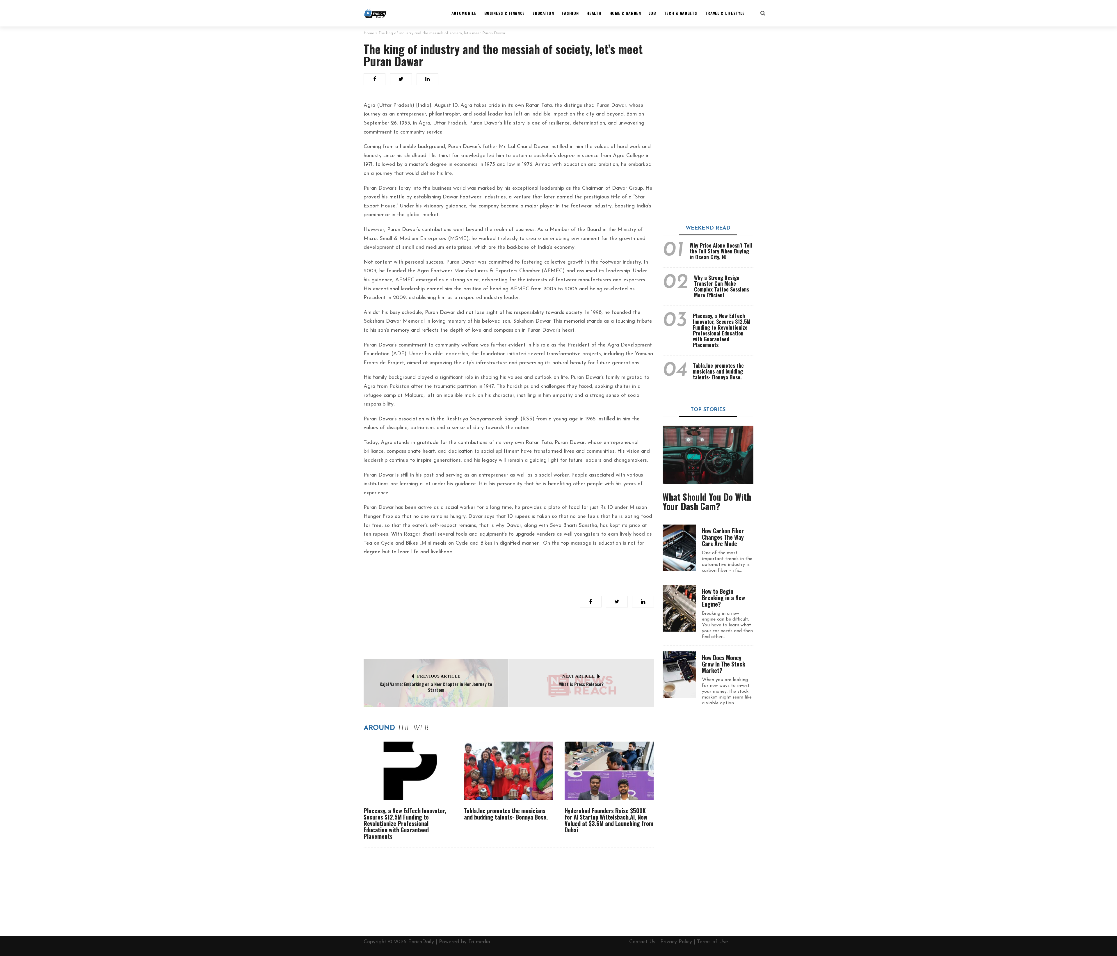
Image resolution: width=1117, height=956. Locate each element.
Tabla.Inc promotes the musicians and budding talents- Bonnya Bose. (506, 813)
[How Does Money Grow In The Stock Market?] (679, 674)
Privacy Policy (676, 942)
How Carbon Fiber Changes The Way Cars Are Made (723, 537)
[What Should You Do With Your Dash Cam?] (708, 455)
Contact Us (642, 942)
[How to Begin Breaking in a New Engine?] (679, 608)
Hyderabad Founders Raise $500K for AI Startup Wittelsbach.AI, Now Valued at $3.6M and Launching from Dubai (609, 820)
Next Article (578, 676)
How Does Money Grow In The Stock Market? (723, 664)
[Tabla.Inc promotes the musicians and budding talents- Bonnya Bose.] (508, 771)
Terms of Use (712, 942)
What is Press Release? (581, 684)
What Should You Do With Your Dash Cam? (707, 501)
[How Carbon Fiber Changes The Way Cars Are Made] (679, 548)
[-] (375, 13)
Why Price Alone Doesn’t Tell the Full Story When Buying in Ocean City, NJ (721, 251)
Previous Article (438, 676)
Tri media (479, 942)
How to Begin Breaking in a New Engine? (723, 597)
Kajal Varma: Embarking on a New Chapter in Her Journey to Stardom (436, 687)
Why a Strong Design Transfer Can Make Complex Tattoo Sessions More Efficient (721, 286)
